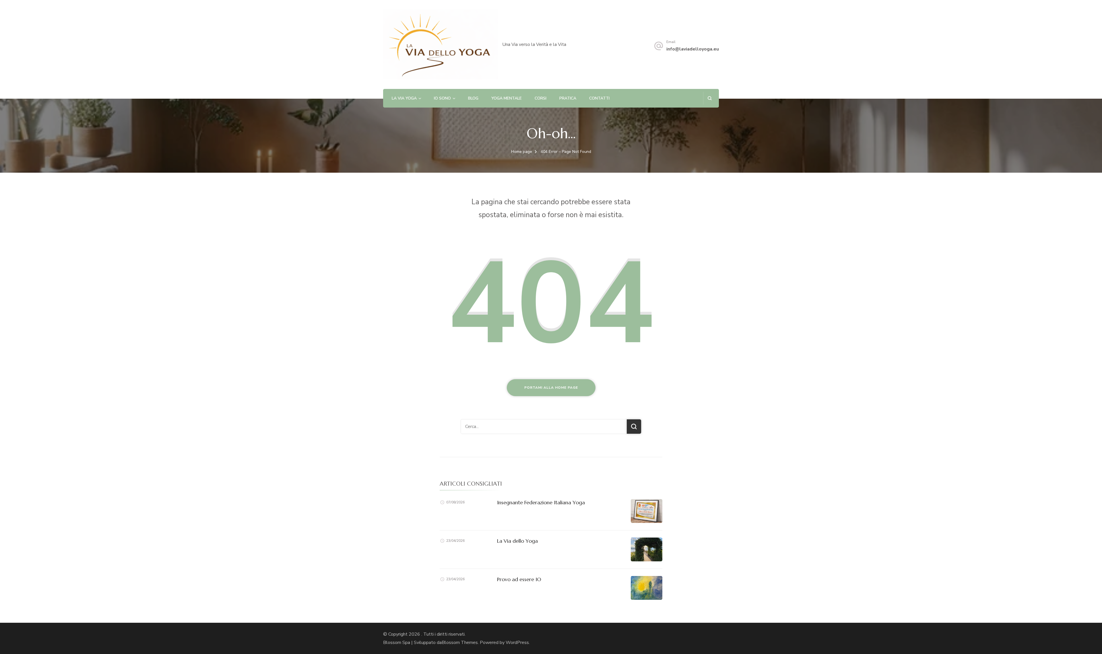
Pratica (567, 98)
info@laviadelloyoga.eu (692, 49)
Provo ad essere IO (519, 579)
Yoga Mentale (506, 98)
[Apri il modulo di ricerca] (709, 98)
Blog (473, 98)
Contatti (599, 98)
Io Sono (442, 98)
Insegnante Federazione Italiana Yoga (541, 502)
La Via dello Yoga (517, 541)
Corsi (540, 98)
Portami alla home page (551, 387)
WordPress (517, 642)
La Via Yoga (404, 98)
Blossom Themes (460, 642)
